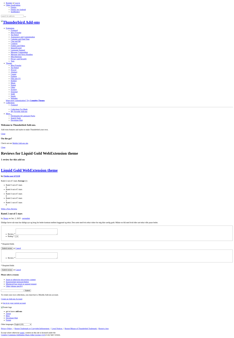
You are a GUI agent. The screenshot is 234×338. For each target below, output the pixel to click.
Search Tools (16, 118)
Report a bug (104, 329)
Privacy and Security (19, 59)
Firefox (13, 7)
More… (9, 114)
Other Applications (13, 5)
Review (11, 234)
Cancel (18, 248)
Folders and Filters (18, 46)
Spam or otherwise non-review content (21, 280)
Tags (12, 61)
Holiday (14, 81)
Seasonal (14, 92)
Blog (8, 316)
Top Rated (15, 35)
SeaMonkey (15, 12)
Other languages (7, 324)
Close (3, 134)
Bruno (5, 218)
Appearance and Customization (23, 37)
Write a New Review (9, 209)
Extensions (10, 28)
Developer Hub (17, 120)
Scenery (14, 90)
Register (9, 3)
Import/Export (16, 48)
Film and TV (16, 79)
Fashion (14, 76)
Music (13, 83)
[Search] (25, 16)
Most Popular (16, 33)
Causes (13, 74)
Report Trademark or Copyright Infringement (32, 329)
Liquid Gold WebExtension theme (29, 170)
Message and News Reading (22, 54)
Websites (14, 98)
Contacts (14, 43)
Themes (9, 63)
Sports (13, 96)
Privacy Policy (7, 329)
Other (13, 87)
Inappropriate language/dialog (17, 282)
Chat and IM (15, 41)
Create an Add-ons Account (11, 299)
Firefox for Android (18, 10)
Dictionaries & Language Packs (23, 116)
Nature (13, 85)
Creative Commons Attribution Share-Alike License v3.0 (23, 335)
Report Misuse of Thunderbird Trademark (81, 329)
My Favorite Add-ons (19, 111)
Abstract (14, 72)
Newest (13, 70)
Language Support (18, 50)
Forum (8, 320)
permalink (26, 218)
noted (22, 333)
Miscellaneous (16, 57)
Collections (10, 103)
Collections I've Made (19, 109)
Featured (14, 30)
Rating (11, 236)
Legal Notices (57, 329)
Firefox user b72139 (12, 176)
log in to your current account (14, 303)
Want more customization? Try (25, 100)
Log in (17, 3)
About (8, 314)
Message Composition (19, 52)
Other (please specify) (14, 286)
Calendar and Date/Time (20, 39)
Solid (13, 94)
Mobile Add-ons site (20, 143)
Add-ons (32, 22)
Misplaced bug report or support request (21, 284)
